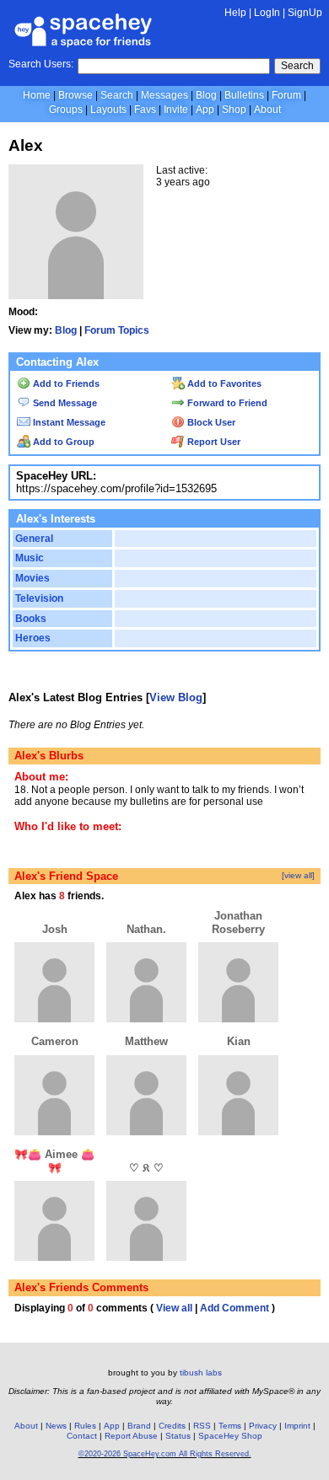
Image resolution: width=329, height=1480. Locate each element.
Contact (82, 1435)
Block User (210, 422)
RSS (202, 1425)
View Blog (175, 697)
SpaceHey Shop (230, 1435)
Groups (66, 109)
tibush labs (201, 1372)
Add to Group (62, 442)
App (205, 109)
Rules (85, 1425)
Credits (172, 1425)
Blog (206, 95)
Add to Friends (65, 383)
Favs (145, 109)
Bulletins (244, 95)
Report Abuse (131, 1435)
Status (178, 1435)
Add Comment (234, 1308)
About (267, 109)
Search (297, 66)
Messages (164, 95)
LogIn (267, 13)
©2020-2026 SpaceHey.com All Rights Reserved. (164, 1454)
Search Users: (40, 64)
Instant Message (67, 422)
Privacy (263, 1425)
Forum (286, 95)
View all (174, 1308)
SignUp (305, 13)
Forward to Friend (226, 403)
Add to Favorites (223, 383)
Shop (234, 109)
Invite (176, 109)
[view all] (298, 875)
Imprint (297, 1425)
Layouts (108, 109)
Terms (229, 1425)
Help (235, 13)
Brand (139, 1425)
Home (37, 95)
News (56, 1425)
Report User (212, 442)
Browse (75, 95)
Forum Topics (116, 330)
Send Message (63, 403)
